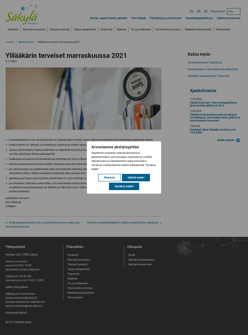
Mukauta (109, 177)
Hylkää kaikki (136, 177)
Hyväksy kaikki (124, 186)
